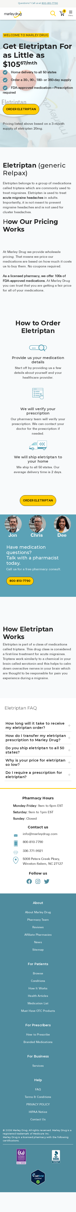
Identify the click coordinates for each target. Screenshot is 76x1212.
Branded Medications (38, 1042)
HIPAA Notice (38, 1112)
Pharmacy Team (38, 920)
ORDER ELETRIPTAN (21, 109)
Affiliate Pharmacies (37, 935)
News (38, 942)
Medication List (38, 1003)
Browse (38, 973)
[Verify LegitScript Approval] (38, 1177)
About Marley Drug (38, 912)
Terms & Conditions (38, 1097)
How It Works (37, 988)
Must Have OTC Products (38, 1011)
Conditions (38, 981)
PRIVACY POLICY (38, 1104)
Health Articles (38, 996)
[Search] (53, 13)
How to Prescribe (38, 1034)
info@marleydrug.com (40, 834)
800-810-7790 (50, 3)
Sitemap (38, 950)
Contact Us (38, 1119)
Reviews (38, 927)
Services (38, 1066)
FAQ (38, 1089)
